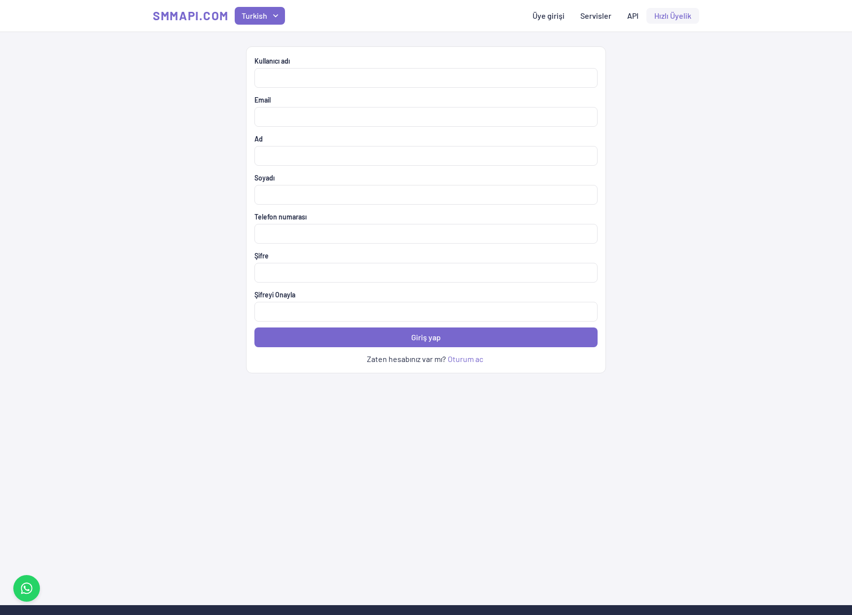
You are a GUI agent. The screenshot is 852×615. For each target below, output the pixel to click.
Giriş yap (426, 337)
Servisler (595, 15)
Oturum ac (465, 358)
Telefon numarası (280, 217)
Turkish (254, 15)
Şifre (261, 256)
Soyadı (264, 178)
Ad (258, 139)
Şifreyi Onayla (274, 294)
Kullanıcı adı (272, 61)
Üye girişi (548, 15)
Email (262, 100)
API (633, 15)
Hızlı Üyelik (672, 15)
